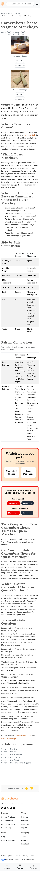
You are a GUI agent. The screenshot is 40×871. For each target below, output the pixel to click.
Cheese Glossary (8, 840)
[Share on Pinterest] (18, 33)
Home (3, 13)
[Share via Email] (23, 33)
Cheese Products (8, 817)
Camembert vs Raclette (10, 760)
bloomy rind (30, 135)
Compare (17, 13)
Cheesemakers (7, 821)
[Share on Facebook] (9, 33)
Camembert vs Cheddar (11, 757)
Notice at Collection (27, 859)
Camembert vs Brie (9, 749)
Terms (32, 856)
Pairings (24, 817)
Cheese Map (6, 828)
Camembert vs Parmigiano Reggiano (16, 763)
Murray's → (14, 503)
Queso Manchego (8, 739)
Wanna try (21, 65)
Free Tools (25, 824)
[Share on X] (14, 33)
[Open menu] (37, 4)
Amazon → (27, 503)
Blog (3, 837)
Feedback (25, 844)
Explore (24, 828)
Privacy (25, 856)
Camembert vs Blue (9, 752)
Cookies (18, 856)
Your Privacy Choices (12, 859)
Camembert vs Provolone (11, 754)
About (23, 837)
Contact (24, 840)
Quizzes (24, 821)
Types (9, 13)
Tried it (21, 60)
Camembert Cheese (23, 736)
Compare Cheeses (8, 824)
